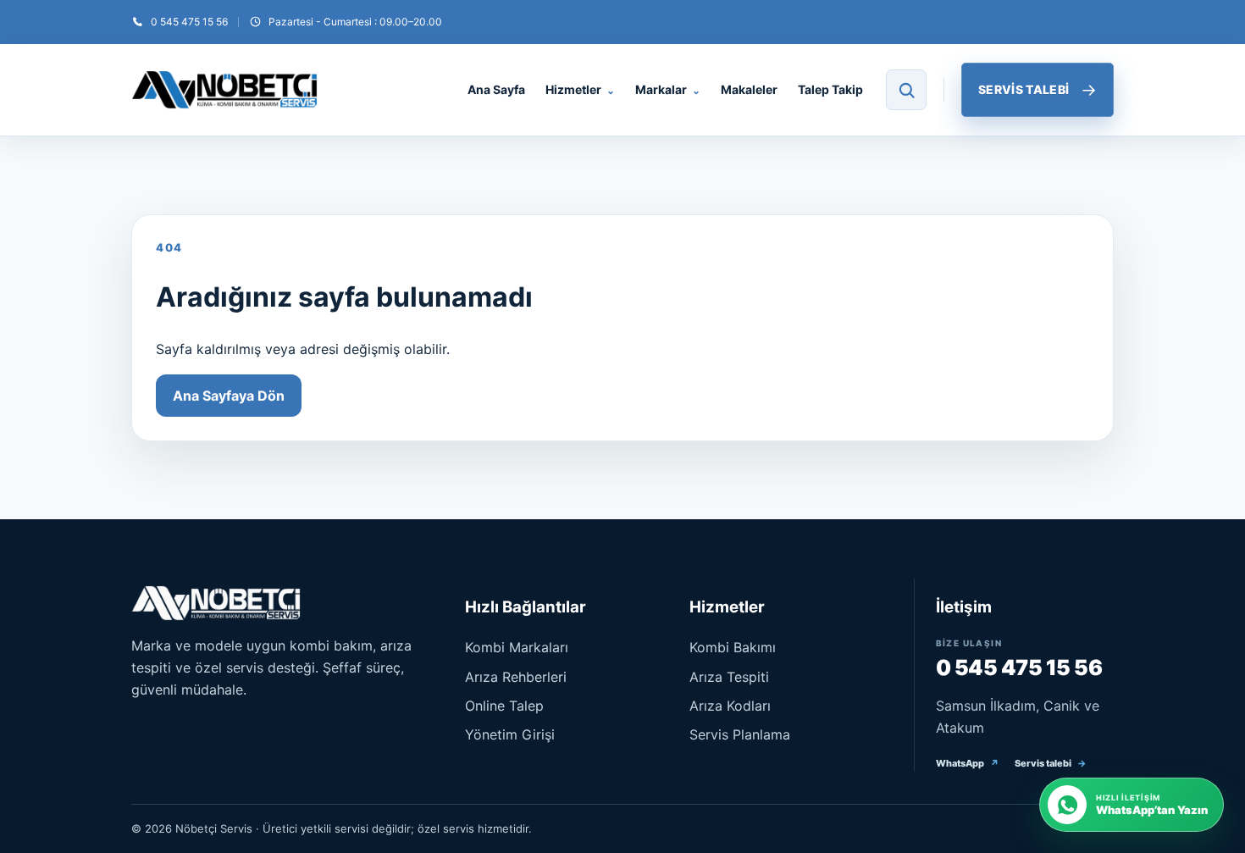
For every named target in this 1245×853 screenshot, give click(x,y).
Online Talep (504, 705)
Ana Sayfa (496, 89)
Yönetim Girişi (510, 734)
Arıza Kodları (730, 705)
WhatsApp (967, 763)
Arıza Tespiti (729, 676)
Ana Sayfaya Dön (229, 395)
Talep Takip (830, 89)
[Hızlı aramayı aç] (906, 89)
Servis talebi (1051, 763)
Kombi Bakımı (732, 647)
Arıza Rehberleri (516, 676)
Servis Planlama (739, 734)
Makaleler (749, 89)
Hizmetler (580, 89)
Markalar (667, 89)
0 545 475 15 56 (1019, 667)
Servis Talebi (1037, 90)
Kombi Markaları (516, 647)
